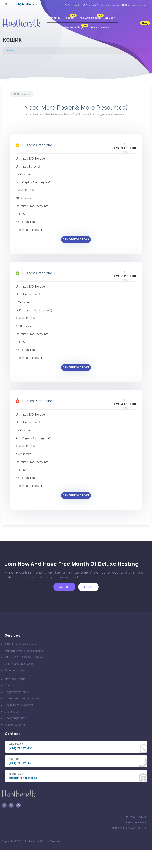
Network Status (15, 679)
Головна (54, 17)
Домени (110, 17)
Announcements (15, 724)
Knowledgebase (15, 718)
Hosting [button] (69, 16)
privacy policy (136, 816)
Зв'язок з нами (99, 27)
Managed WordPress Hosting (24, 651)
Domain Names (15, 670)
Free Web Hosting (90, 16)
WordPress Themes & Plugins (68, 26)
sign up (64, 586)
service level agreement (129, 828)
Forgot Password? (16, 692)
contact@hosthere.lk (23, 4)
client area (12, 711)
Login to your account (19, 705)
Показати (23, 94)
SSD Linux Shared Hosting (21, 644)
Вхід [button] (145, 23)
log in (88, 586)
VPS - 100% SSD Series (19, 664)
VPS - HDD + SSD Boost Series (24, 657)
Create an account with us (22, 698)
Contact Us (12, 685)
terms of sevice (135, 822)
